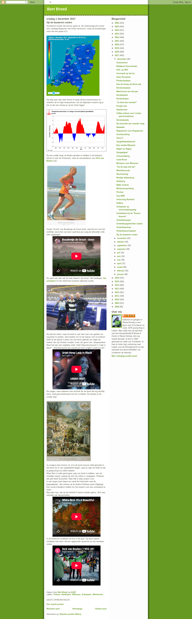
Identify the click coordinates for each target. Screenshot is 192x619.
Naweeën (120, 127)
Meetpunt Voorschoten (126, 66)
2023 (117, 34)
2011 (117, 296)
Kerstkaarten (122, 95)
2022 (117, 37)
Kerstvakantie (122, 120)
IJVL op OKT (122, 70)
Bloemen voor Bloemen (127, 163)
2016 (117, 278)
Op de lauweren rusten (126, 234)
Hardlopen (66, 594)
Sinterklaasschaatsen (126, 231)
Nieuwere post (53, 609)
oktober (121, 242)
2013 (117, 289)
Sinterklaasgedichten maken (129, 224)
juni (119, 256)
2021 (117, 41)
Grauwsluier (122, 62)
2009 (117, 303)
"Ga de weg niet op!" (126, 167)
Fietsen (56, 594)
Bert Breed (57, 9)
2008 (117, 307)
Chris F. (120, 138)
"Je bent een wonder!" (126, 102)
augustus (121, 249)
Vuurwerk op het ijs (125, 73)
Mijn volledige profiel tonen (124, 356)
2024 (117, 30)
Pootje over (121, 106)
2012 (117, 292)
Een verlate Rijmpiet (125, 145)
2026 (117, 23)
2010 (117, 299)
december (122, 59)
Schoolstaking (123, 156)
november (122, 238)
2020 (117, 44)
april (119, 263)
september (122, 245)
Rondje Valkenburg (125, 178)
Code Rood (121, 160)
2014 (117, 285)
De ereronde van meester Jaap (130, 123)
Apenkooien (122, 109)
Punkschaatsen (123, 80)
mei (119, 260)
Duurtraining (122, 174)
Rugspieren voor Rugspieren (129, 131)
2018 (117, 52)
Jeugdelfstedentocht (125, 141)
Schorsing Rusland (125, 199)
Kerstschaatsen (123, 88)
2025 (117, 26)
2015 (117, 281)
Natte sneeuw (122, 185)
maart (120, 267)
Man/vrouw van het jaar (127, 91)
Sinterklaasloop (123, 227)
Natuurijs (76, 594)
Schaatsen (86, 594)
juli (119, 253)
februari (121, 271)
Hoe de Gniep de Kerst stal (128, 84)
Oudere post (100, 609)
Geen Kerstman (123, 77)
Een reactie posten (55, 604)
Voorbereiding (123, 134)
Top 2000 (120, 196)
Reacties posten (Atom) (70, 614)
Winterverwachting (125, 188)
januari (120, 274)
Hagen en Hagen (124, 149)
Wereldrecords (123, 170)
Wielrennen (98, 594)
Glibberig (120, 181)
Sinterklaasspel (123, 220)
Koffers (119, 203)
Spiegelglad (122, 152)
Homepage (77, 609)
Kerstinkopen (122, 99)
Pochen (119, 192)
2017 (117, 55)
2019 (117, 48)
